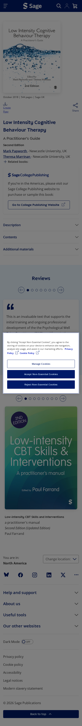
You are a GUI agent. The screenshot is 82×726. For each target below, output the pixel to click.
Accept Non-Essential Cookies (41, 374)
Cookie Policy (27, 353)
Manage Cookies (41, 363)
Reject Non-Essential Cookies (41, 384)
